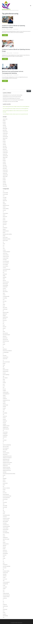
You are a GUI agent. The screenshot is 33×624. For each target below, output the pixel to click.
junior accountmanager (6, 361)
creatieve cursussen (6, 256)
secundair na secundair (6, 518)
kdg (3, 366)
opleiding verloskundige (6, 467)
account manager (5, 192)
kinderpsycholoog (5, 371)
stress (4, 534)
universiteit (4, 567)
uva (3, 569)
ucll (3, 561)
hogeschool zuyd (5, 339)
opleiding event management (7, 457)
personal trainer (5, 483)
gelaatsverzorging (5, 312)
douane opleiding (5, 285)
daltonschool (5, 270)
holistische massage (6, 341)
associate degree (5, 213)
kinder (4, 368)
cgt (3, 242)
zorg (3, 617)
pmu (3, 486)
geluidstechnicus (5, 317)
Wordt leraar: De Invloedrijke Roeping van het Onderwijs (11, 98)
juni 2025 (4, 141)
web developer (5, 609)
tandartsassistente (6, 543)
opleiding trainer (5, 465)
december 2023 (5, 170)
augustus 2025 (5, 138)
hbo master (4, 326)
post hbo (4, 489)
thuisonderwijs (5, 551)
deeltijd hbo (4, 277)
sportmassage (5, 531)
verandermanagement (6, 582)
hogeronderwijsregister (6, 334)
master (4, 409)
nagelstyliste (5, 436)
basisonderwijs (5, 221)
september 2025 (5, 136)
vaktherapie (4, 575)
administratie (5, 200)
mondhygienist (5, 433)
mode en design (5, 432)
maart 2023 (4, 184)
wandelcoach (5, 604)
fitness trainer (5, 307)
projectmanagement (6, 494)
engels (4, 293)
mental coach (5, 416)
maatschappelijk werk (6, 393)
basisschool (4, 224)
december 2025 (5, 131)
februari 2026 (5, 128)
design (4, 278)
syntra (4, 540)
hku (3, 329)
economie (4, 288)
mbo (3, 414)
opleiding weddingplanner (7, 468)
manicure (4, 403)
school (4, 513)
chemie (4, 243)
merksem (4, 417)
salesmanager (5, 507)
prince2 (4, 491)
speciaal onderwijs (5, 529)
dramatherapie (5, 286)
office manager (5, 449)
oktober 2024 (5, 154)
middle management (6, 428)
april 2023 (4, 182)
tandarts (4, 542)
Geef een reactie (16, 29)
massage (4, 408)
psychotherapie (5, 499)
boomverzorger (5, 237)
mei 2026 (4, 123)
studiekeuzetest (5, 537)
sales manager (5, 505)
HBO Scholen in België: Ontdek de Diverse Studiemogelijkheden (19, 106)
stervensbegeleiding (6, 532)
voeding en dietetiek (6, 593)
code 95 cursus (5, 253)
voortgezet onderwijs (6, 596)
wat (3, 607)
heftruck (4, 328)
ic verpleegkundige (5, 352)
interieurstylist (5, 358)
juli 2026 (4, 120)
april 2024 (4, 163)
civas (3, 246)
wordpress (4, 614)
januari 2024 (5, 168)
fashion (4, 304)
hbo (3, 323)
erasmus (4, 294)
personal (4, 481)
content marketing (5, 254)
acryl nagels (4, 197)
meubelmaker (5, 420)
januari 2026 (5, 130)
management (5, 398)
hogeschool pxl (5, 337)
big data (4, 232)
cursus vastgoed (5, 264)
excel (3, 302)
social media (5, 523)
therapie (4, 548)
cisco (3, 245)
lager (3, 376)
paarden (4, 475)
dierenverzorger (5, 283)
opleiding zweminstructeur (7, 470)
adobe (4, 202)
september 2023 (5, 174)
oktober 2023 (5, 173)
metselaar (4, 419)
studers (4, 535)
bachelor (4, 219)
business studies (5, 240)
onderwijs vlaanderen (6, 452)
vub (3, 601)
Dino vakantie (5, 108)
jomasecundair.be (6, 9)
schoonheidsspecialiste (6, 515)
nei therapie (4, 440)
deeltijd (4, 275)
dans (3, 272)
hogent (4, 331)
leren (3, 387)
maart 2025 (4, 146)
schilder (4, 511)
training (4, 558)
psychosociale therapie (6, 497)
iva (3, 360)
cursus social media (6, 262)
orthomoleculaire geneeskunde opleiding (9, 473)
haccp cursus (5, 320)
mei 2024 (4, 162)
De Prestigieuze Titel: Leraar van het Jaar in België (10, 101)
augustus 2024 (5, 157)
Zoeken (4, 89)
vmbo (4, 591)
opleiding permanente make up (7, 462)
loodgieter (4, 390)
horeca (4, 342)
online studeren (5, 454)
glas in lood (4, 318)
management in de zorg (6, 400)
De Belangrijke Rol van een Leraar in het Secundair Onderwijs (12, 96)
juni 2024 (4, 160)
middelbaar (4, 424)
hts (3, 347)
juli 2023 (4, 178)
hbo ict (4, 325)
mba (3, 411)
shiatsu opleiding (5, 521)
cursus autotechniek (6, 261)
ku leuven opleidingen (6, 374)
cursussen (4, 267)
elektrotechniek (5, 291)
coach (4, 248)
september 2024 (5, 155)
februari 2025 (5, 147)
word (3, 610)
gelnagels (4, 315)
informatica (4, 355)
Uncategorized (5, 564)
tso (3, 559)
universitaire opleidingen (6, 566)
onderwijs (4, 451)
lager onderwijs (5, 377)
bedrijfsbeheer (5, 227)
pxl (3, 500)
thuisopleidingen (5, 553)
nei (3, 438)
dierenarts (4, 280)
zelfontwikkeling (5, 615)
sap (3, 508)
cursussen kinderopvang (6, 269)
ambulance (4, 203)
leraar (4, 384)
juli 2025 (4, 139)
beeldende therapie (6, 230)
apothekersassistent (6, 205)
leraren (4, 385)
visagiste (4, 588)
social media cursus (6, 524)
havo (3, 321)
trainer (4, 556)
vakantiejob (4, 574)
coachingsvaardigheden (6, 251)
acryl (3, 195)
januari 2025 (5, 149)
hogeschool (4, 336)
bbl (3, 226)
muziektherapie (5, 435)
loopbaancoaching (5, 392)
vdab (3, 580)
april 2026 (4, 125)
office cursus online (6, 446)
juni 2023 (4, 179)
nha (3, 441)
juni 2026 (4, 122)
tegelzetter (4, 545)
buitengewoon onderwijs (6, 238)
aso (3, 211)
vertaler (4, 585)
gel (3, 310)
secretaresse (5, 516)
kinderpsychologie (5, 369)
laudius (4, 379)
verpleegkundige (5, 583)
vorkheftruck (5, 598)
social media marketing (6, 526)
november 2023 (5, 171)
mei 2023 (4, 181)
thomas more (5, 550)
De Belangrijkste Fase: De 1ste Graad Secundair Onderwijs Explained (13, 99)
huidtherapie (5, 349)
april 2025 (4, 144)
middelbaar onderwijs (6, 425)
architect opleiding (5, 208)
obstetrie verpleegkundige (7, 444)
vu (3, 599)
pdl (3, 476)
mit (3, 430)
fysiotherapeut (5, 309)
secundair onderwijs (6, 519)
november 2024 (5, 152)
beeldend (4, 229)
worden (4, 612)
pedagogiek (4, 478)
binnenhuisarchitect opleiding (7, 234)
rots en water (5, 502)
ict (3, 353)
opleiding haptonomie (6, 459)
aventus (4, 218)
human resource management (7, 350)
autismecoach (5, 216)
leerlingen (4, 382)
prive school (4, 492)
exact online (4, 301)
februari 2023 (5, 186)
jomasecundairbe (10, 29)
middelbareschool (5, 427)
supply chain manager (6, 539)
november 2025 (5, 133)
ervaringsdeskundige (6, 296)
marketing (4, 406)
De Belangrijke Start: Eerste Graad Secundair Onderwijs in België (12, 95)
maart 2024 (4, 165)
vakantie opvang (5, 572)
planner (4, 484)
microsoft (4, 422)
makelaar (4, 395)
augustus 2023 (5, 176)
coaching (4, 250)
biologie (4, 235)
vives (3, 590)
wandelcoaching (5, 606)
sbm (3, 510)
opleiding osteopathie (6, 460)
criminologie (5, 259)
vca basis (4, 577)
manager (4, 401)
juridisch (4, 363)
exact (3, 299)
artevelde (4, 210)
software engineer (5, 527)
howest (4, 344)
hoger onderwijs (5, 333)
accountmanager (5, 194)
